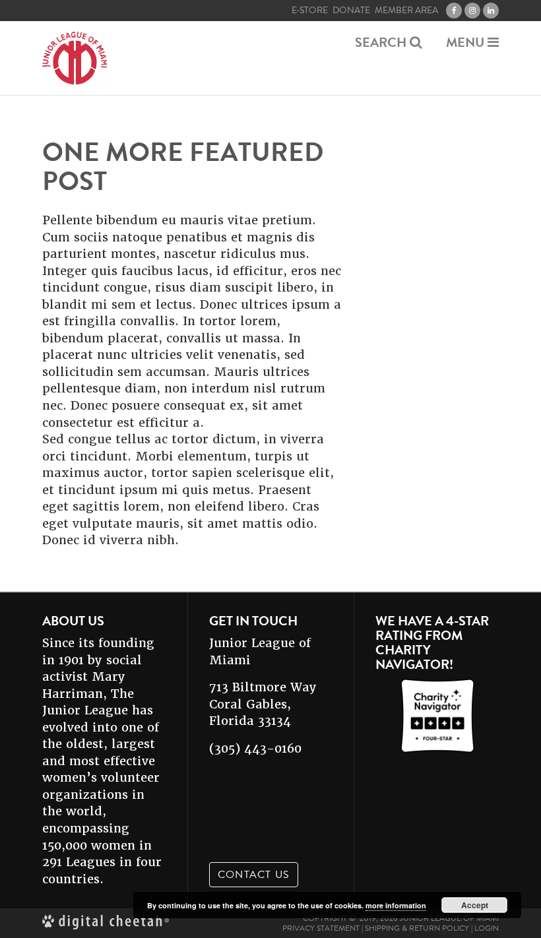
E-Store (310, 10)
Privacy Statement (321, 928)
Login (486, 928)
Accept (474, 905)
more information (396, 905)
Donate (351, 10)
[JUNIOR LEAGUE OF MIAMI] (74, 58)
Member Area (406, 10)
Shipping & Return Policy (417, 928)
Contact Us (254, 875)
